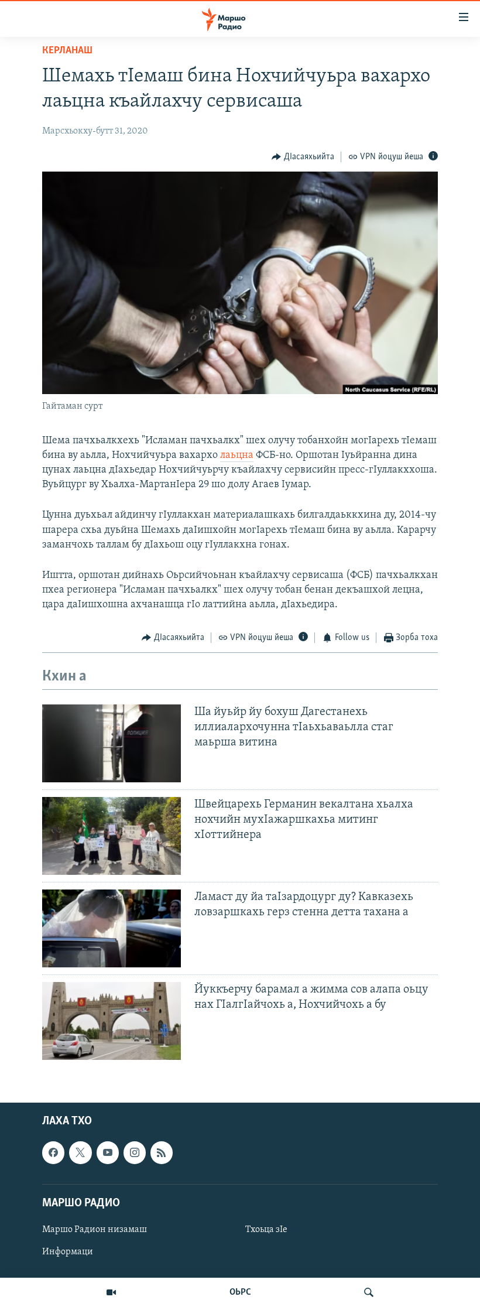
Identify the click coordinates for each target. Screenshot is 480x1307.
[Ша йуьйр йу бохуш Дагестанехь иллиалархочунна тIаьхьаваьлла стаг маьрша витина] (111, 743)
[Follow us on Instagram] (135, 1153)
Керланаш (67, 51)
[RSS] (161, 1153)
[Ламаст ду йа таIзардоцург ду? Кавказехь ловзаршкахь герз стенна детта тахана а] (111, 928)
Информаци (67, 1252)
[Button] (303, 157)
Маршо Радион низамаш (94, 1229)
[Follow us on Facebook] (53, 1153)
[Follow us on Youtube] (108, 1153)
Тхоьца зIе (266, 1229)
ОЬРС (240, 1292)
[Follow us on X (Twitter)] (80, 1153)
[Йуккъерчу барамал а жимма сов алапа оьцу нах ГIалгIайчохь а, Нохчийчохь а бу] (111, 1021)
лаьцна (236, 455)
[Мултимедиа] (111, 1292)
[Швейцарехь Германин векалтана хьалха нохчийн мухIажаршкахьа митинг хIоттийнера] (111, 836)
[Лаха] (368, 1292)
